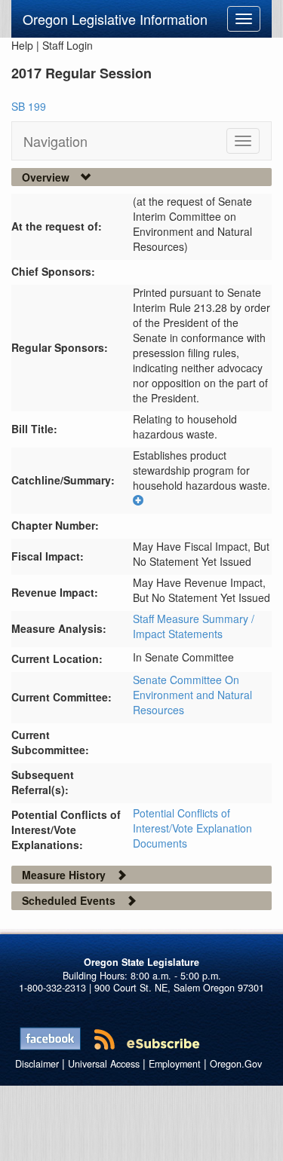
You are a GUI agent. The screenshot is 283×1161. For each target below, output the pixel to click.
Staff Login (67, 45)
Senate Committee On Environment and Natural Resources (192, 694)
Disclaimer (37, 1064)
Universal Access (104, 1064)
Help (22, 45)
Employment (175, 1064)
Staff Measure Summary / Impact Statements (193, 626)
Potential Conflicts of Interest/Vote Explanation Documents (192, 828)
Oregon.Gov (236, 1064)
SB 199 (28, 106)
